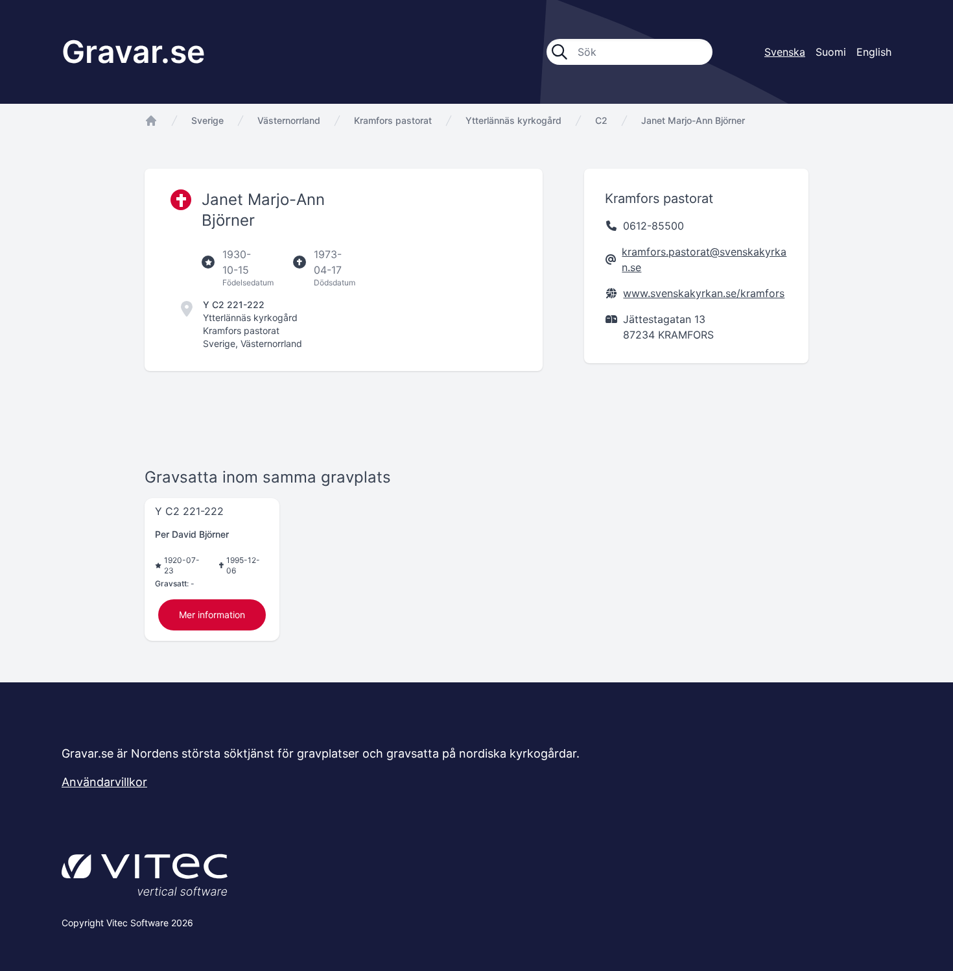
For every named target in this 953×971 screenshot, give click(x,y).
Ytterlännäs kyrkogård (513, 120)
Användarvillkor (104, 782)
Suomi (831, 51)
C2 (601, 120)
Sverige (207, 120)
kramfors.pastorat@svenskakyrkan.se (704, 259)
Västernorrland (288, 120)
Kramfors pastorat (393, 120)
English (873, 51)
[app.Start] (151, 120)
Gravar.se (133, 51)
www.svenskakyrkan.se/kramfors (703, 293)
